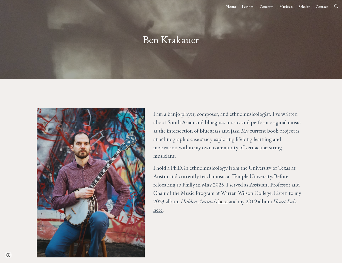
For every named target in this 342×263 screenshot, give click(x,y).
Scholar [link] (304, 6)
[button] (336, 6)
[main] (171, 39)
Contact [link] (322, 6)
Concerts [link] (266, 6)
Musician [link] (286, 6)
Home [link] (231, 6)
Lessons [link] (248, 6)
